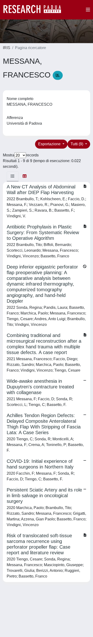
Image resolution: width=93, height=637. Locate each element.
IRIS (6, 48)
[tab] (13, 176)
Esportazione (50, 144)
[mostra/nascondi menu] (88, 9)
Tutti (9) (77, 144)
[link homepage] (34, 10)
